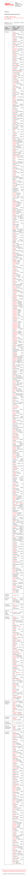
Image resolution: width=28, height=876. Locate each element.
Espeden (14, 100)
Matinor (14, 642)
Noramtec (14, 235)
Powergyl (14, 685)
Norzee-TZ (15, 812)
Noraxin (14, 237)
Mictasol (14, 726)
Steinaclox (15, 497)
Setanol (14, 486)
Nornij (14, 380)
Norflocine (15, 261)
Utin (13, 571)
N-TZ (14, 682)
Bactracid (14, 54)
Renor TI (14, 826)
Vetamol (14, 577)
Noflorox (14, 225)
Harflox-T (14, 762)
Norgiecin (14, 367)
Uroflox (14, 536)
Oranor (14, 423)
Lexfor (14, 184)
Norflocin (14, 259)
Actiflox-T (14, 732)
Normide (14, 805)
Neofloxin (14, 217)
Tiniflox (14, 836)
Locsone (14, 194)
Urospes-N (15, 553)
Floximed (14, 134)
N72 (9, 19)
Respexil (14, 457)
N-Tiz (14, 820)
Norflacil (14, 254)
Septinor (14, 483)
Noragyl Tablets (16, 785)
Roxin (14, 470)
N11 (16, 17)
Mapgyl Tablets (16, 768)
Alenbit (14, 34)
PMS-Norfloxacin (16, 435)
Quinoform (15, 449)
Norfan (14, 250)
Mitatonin (14, 209)
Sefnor (14, 476)
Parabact (14, 823)
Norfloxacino (15, 338)
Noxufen (14, 414)
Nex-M (14, 647)
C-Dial (14, 701)
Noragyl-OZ (15, 717)
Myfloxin (14, 212)
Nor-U (14, 393)
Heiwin (14, 169)
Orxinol (14, 427)
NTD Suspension (17, 679)
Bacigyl (14, 52)
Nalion (14, 213)
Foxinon (14, 148)
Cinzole (14, 738)
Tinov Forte (15, 846)
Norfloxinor (15, 352)
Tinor (14, 844)
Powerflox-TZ (15, 824)
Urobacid (14, 527)
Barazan (14, 57)
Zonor (14, 863)
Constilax (14, 82)
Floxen (14, 125)
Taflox (14, 499)
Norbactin (14, 239)
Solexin (14, 495)
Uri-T (14, 694)
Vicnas (14, 578)
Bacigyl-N (14, 617)
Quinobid (14, 446)
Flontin (14, 759)
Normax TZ (15, 803)
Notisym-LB (15, 612)
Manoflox (14, 200)
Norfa (14, 247)
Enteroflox (15, 96)
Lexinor (14, 193)
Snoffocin (14, 491)
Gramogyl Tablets (17, 626)
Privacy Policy (9, 871)
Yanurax (14, 587)
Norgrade (14, 662)
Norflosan (14, 268)
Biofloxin (14, 69)
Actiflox (14, 32)
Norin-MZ (14, 665)
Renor (14, 455)
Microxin (14, 207)
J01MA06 (10, 16)
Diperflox (14, 598)
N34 (20, 17)
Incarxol (14, 170)
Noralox (14, 232)
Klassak (14, 629)
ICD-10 (5, 17)
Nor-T (14, 810)
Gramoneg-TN (15, 761)
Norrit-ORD (15, 719)
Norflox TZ (15, 793)
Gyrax (14, 165)
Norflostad (15, 271)
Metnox (14, 705)
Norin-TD (14, 799)
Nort (13, 809)
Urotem (14, 556)
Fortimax (14, 143)
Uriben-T (14, 854)
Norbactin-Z (15, 788)
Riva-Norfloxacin (16, 468)
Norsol (14, 391)
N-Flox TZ (15, 780)
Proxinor (14, 443)
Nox (13, 409)
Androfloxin (15, 40)
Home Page (17, 870)
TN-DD (14, 851)
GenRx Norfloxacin (16, 155)
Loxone (14, 196)
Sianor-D (14, 607)
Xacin (14, 582)
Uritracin (14, 521)
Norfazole (14, 660)
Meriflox (14, 205)
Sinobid (14, 489)
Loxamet (14, 633)
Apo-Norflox (15, 46)
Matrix (14, 770)
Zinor (14, 590)
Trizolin (14, 506)
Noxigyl (14, 677)
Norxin (14, 402)
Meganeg (14, 773)
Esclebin (14, 99)
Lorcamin (14, 195)
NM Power (15, 650)
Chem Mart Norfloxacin (17, 71)
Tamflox (14, 500)
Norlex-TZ (14, 800)
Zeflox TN (15, 859)
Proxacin (14, 441)
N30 (18, 17)
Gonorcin (14, 157)
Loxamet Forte (16, 635)
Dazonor (14, 744)
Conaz (14, 743)
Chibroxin (14, 74)
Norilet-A (14, 797)
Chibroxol (14, 77)
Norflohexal (15, 262)
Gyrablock (15, 161)
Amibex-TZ (15, 734)
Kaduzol (14, 181)
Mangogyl (14, 637)
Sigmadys (14, 828)
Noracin (14, 229)
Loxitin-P (14, 764)
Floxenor (14, 129)
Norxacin (14, 396)
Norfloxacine (15, 319)
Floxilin (14, 131)
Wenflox (14, 580)
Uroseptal (14, 551)
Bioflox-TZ (15, 735)
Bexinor (14, 62)
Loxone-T (14, 767)
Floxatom (14, 118)
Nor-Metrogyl (15, 666)
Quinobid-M (15, 712)
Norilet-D (14, 373)
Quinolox (14, 453)
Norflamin (14, 255)
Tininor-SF (15, 839)
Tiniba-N (14, 834)
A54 (12, 17)
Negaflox (14, 214)
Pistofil (14, 434)
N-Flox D (15, 604)
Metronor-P (15, 644)
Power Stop (15, 709)
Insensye (14, 172)
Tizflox (14, 848)
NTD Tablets (15, 817)
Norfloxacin (15, 288)
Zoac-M (14, 698)
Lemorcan (15, 182)
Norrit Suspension (16, 672)
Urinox (14, 517)
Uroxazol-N (15, 560)
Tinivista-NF (15, 841)
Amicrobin (15, 38)
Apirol (14, 45)
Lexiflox (14, 187)
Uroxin (14, 563)
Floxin (14, 136)
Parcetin (14, 431)
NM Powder (15, 649)
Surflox (14, 498)
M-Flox (14, 206)
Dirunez (14, 90)
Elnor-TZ (14, 752)
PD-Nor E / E (15, 432)
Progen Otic (15, 439)
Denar (14, 87)
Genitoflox (15, 153)
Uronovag (14, 546)
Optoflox (14, 421)
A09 (10, 17)
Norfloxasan (15, 339)
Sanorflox (14, 473)
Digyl (14, 621)
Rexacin (14, 458)
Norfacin (14, 248)
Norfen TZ (15, 791)
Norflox (14, 274)
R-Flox (14, 463)
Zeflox (14, 588)
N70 (5, 19)
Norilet (14, 369)
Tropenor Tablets (17, 852)
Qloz (14, 689)
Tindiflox (14, 832)
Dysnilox (14, 750)
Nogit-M (14, 706)
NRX (14, 416)
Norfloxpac (15, 357)
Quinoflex (14, 447)
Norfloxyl (14, 360)
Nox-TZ (14, 815)
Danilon (14, 84)
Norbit (14, 655)
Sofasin (14, 493)
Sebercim (14, 474)
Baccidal (14, 50)
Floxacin (14, 111)
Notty (14, 674)
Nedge (14, 775)
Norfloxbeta (15, 342)
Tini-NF (14, 838)
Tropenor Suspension (17, 713)
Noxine (14, 411)
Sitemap (21, 870)
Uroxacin (14, 558)
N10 (14, 17)
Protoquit (14, 686)
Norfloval (14, 272)
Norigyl (14, 794)
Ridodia (14, 827)
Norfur (14, 364)
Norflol (14, 265)
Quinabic (14, 595)
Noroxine (14, 385)
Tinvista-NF (15, 847)
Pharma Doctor (15, 871)
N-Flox (14, 220)
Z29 (10, 19)
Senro (14, 482)
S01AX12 (14, 16)
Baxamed (14, 59)
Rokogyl (14, 690)
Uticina (14, 569)
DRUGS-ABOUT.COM (9, 4)
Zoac (14, 862)
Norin (14, 375)
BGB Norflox (15, 64)
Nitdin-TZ (14, 782)
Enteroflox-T (15, 757)
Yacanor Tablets (16, 857)
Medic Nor (15, 202)
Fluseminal (15, 142)
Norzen (14, 405)
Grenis (14, 159)
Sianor (14, 487)
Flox (13, 110)
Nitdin (14, 223)
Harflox (14, 166)
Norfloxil (14, 344)
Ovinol (14, 429)
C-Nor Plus (15, 740)
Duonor (14, 747)
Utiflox (14, 570)
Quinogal (14, 451)
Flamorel (14, 104)
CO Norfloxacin (16, 80)
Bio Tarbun (15, 66)
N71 (7, 19)
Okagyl (14, 684)
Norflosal (14, 267)
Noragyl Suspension (17, 653)
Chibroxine (15, 75)
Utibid (14, 566)
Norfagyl (14, 656)
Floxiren (14, 141)
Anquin (14, 42)
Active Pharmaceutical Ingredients (8, 870)
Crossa (14, 83)
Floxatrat (14, 123)
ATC (5, 16)
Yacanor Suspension (17, 696)
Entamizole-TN (15, 756)
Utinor (14, 572)
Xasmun (14, 586)
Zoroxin (14, 592)
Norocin (14, 381)
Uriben (14, 515)
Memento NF (15, 203)
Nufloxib (14, 420)
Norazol (14, 787)
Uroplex (14, 548)
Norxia (14, 399)
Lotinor (14, 631)
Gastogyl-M (15, 702)
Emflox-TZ (15, 753)
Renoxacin (15, 456)
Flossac (14, 107)
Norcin (14, 244)
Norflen (14, 728)
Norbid (14, 243)
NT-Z (14, 822)
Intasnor (14, 175)
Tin (13, 830)
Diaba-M (14, 619)
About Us (20, 871)
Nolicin (14, 226)
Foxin (14, 147)
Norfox (14, 362)
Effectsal (14, 93)
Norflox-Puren (15, 358)
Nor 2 (14, 722)
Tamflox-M (15, 691)
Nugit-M (14, 707)
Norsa (14, 390)
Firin (14, 102)
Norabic (14, 227)
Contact (23, 871)
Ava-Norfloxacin (16, 48)
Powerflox (14, 438)
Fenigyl (14, 624)
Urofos (14, 541)
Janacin (14, 177)
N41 (22, 17)
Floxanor (14, 116)
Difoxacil (14, 88)
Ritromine (14, 465)
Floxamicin (15, 113)
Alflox (14, 36)
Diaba (14, 745)
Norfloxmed (15, 355)
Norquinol (14, 386)
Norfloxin (14, 346)
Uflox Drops (15, 512)
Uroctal (14, 534)
